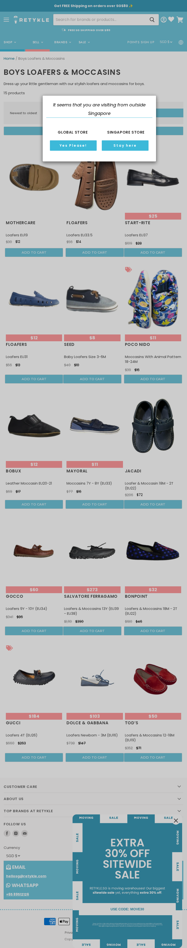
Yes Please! (73, 145)
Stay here (125, 145)
